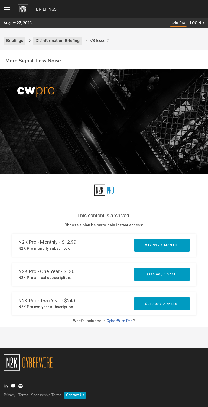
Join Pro (178, 23)
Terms (23, 395)
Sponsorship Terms (46, 395)
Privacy (9, 395)
